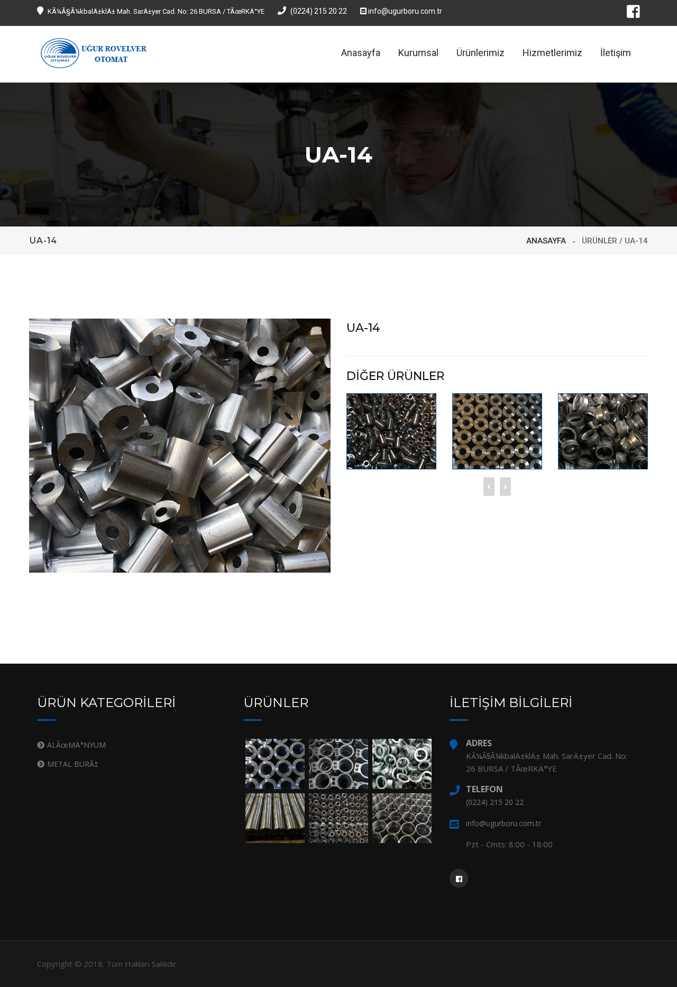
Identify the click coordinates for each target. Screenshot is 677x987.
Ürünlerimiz (480, 52)
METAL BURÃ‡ (72, 764)
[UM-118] (391, 431)
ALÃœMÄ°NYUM (76, 745)
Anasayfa (360, 52)
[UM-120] (603, 431)
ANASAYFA (546, 241)
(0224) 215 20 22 (318, 11)
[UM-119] (497, 431)
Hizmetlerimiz (552, 52)
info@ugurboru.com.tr (404, 11)
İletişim (615, 52)
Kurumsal (418, 52)
